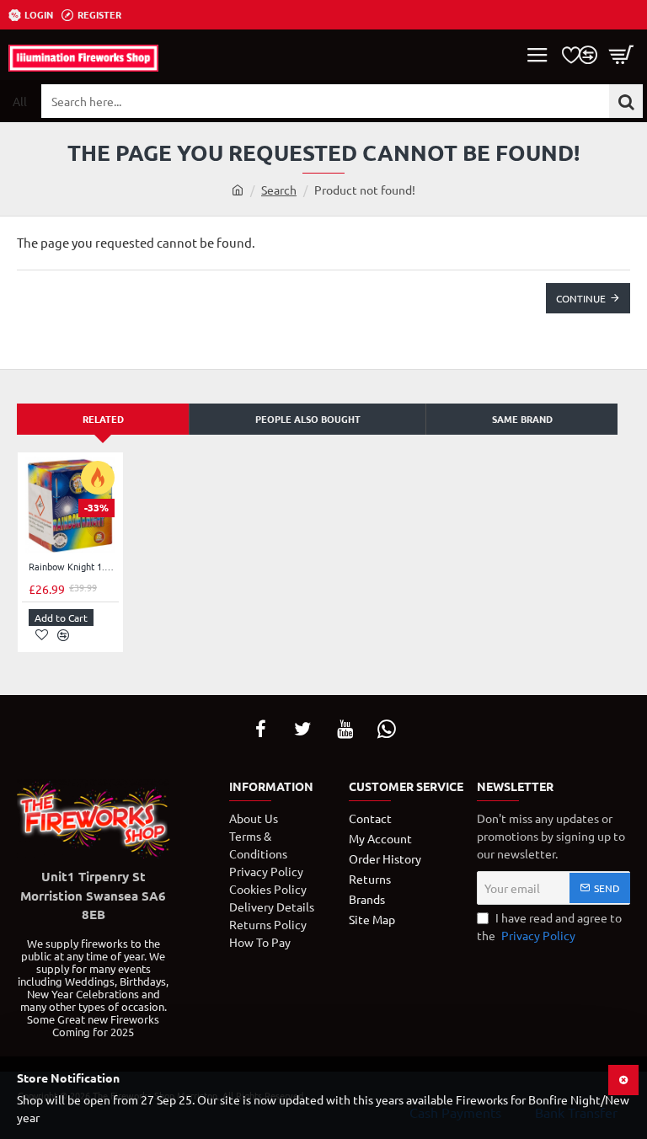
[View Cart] (621, 54)
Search (279, 189)
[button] (61, 617)
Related (103, 418)
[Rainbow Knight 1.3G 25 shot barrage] (70, 505)
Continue (581, 298)
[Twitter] (302, 729)
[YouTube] (344, 729)
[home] (237, 189)
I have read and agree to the (549, 926)
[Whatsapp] (387, 729)
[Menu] (537, 54)
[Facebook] (260, 729)
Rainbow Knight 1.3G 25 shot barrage (74, 566)
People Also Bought (308, 418)
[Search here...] (626, 101)
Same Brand (522, 418)
